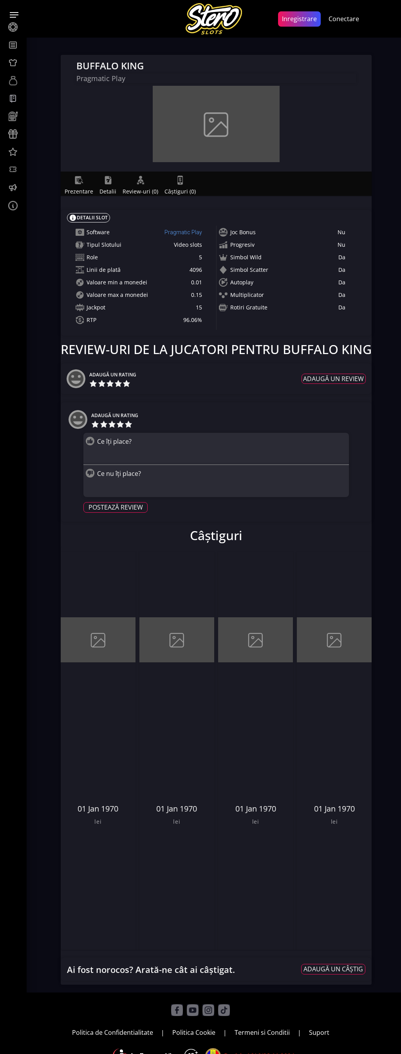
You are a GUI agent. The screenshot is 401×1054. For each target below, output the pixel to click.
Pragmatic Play (183, 232)
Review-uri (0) (140, 191)
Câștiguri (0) (180, 191)
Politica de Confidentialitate (112, 1032)
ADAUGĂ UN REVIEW (333, 378)
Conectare (344, 18)
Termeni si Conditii (262, 1032)
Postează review (116, 507)
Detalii (107, 191)
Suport (319, 1032)
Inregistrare (299, 18)
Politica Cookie (193, 1032)
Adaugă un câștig (333, 969)
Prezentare (79, 191)
